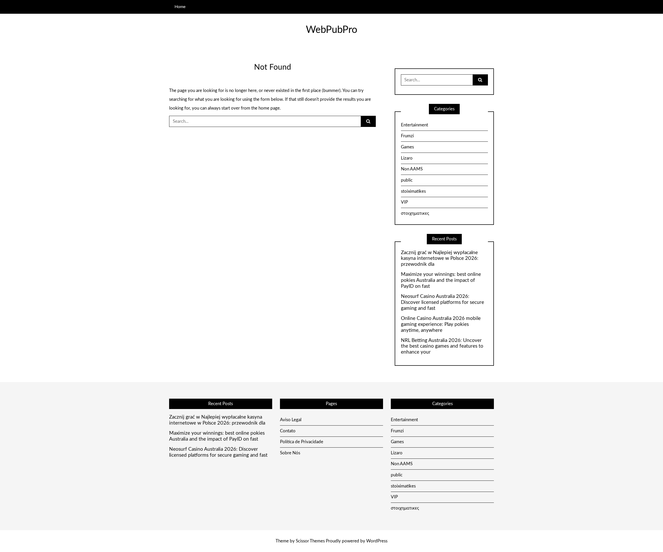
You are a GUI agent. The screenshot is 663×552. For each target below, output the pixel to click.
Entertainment (414, 125)
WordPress (376, 541)
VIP (404, 202)
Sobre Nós (290, 453)
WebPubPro (331, 30)
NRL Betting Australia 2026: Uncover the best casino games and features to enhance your (442, 346)
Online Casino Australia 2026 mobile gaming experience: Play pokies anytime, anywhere (441, 324)
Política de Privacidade (301, 442)
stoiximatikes (413, 191)
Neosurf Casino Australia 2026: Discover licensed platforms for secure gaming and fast (442, 302)
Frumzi (407, 136)
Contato (288, 431)
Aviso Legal (290, 420)
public (407, 180)
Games (407, 147)
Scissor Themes (310, 541)
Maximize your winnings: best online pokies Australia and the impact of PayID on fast (441, 280)
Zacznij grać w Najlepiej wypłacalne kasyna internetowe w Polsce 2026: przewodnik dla (439, 258)
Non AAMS (412, 169)
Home (180, 7)
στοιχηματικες (415, 213)
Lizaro (407, 158)
